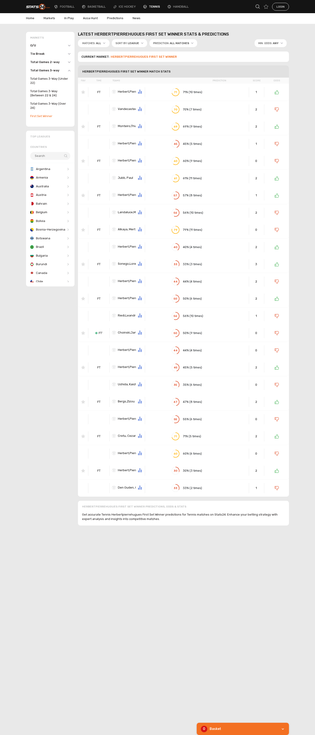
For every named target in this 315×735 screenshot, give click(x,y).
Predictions (115, 18)
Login (280, 6)
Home (30, 18)
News (136, 18)
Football (67, 6)
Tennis (154, 6)
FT (99, 92)
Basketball (97, 6)
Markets (49, 18)
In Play (69, 18)
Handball (181, 6)
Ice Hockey (127, 6)
